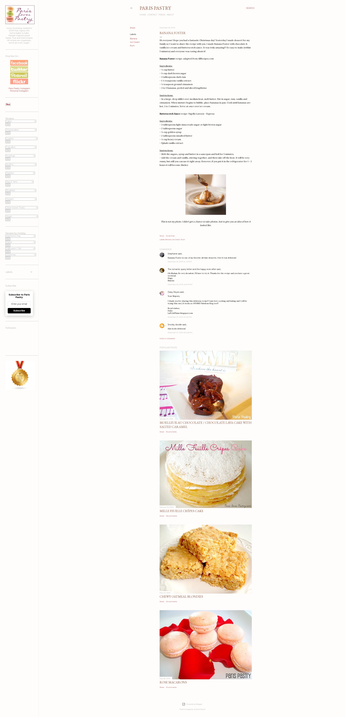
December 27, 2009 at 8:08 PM (180, 332)
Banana (133, 38)
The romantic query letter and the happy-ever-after (192, 269)
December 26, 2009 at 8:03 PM (180, 284)
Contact (152, 15)
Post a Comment (167, 339)
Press (162, 15)
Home (143, 15)
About (170, 15)
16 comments (171, 432)
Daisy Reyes (173, 292)
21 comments (171, 687)
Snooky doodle (175, 324)
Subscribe (19, 310)
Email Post (170, 236)
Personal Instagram (19, 91)
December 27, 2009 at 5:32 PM (180, 317)
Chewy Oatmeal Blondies (181, 596)
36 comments (171, 516)
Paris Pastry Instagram (19, 88)
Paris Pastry (155, 8)
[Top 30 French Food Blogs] (20, 389)
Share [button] (132, 28)
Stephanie (172, 254)
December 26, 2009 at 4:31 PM (180, 262)
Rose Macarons (173, 682)
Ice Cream (135, 42)
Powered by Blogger (194, 704)
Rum (132, 45)
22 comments (171, 601)
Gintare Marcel (199, 709)
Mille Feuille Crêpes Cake (181, 511)
